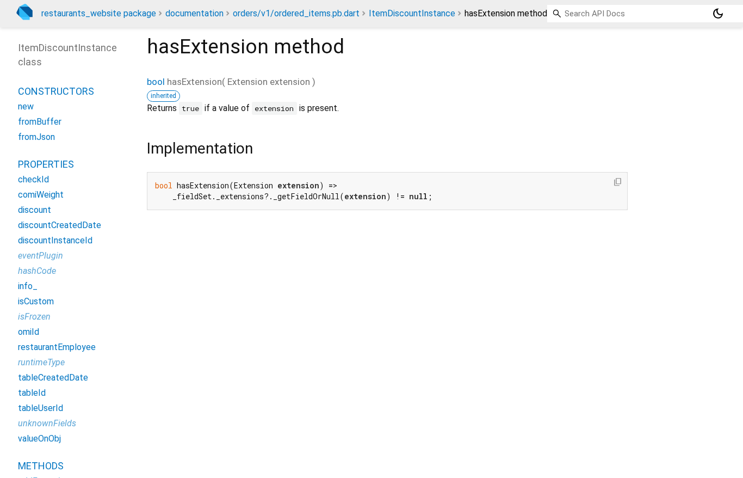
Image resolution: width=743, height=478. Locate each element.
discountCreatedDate (59, 225)
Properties (46, 164)
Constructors (56, 91)
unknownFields (47, 423)
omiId (28, 332)
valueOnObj (39, 438)
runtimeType (41, 362)
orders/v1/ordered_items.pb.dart (296, 13)
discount (34, 210)
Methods (41, 465)
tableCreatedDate (53, 377)
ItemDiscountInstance (412, 13)
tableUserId (40, 408)
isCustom (36, 301)
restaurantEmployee (57, 347)
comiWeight (41, 194)
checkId (33, 179)
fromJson (36, 137)
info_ (28, 286)
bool (156, 81)
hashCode (37, 271)
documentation (194, 13)
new (26, 106)
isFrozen (34, 316)
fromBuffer (39, 122)
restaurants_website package (98, 13)
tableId (32, 393)
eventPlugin (40, 255)
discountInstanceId (55, 240)
